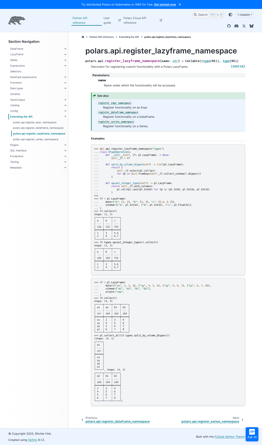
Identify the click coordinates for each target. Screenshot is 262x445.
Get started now (165, 4)
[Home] (83, 37)
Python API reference (80, 20)
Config (14, 110)
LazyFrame (16, 54)
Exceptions (17, 156)
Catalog (14, 105)
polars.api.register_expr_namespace (34, 122)
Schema (15, 93)
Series (13, 60)
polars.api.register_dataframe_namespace (38, 128)
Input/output (17, 99)
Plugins (14, 144)
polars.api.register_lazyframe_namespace (39, 133)
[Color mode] (230, 15)
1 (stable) (243, 14)
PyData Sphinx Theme (229, 436)
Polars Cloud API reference (135, 20)
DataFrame (16, 48)
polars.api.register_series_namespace (35, 139)
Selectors (15, 71)
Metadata (16, 167)
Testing (14, 161)
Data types (16, 88)
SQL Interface (18, 150)
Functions (16, 82)
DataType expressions (23, 77)
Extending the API (21, 116)
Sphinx (32, 440)
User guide (107, 20)
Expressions (17, 65)
